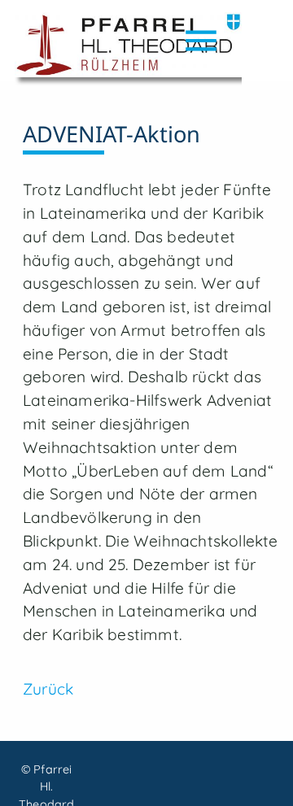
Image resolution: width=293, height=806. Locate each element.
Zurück (48, 689)
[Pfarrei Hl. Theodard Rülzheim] (128, 48)
